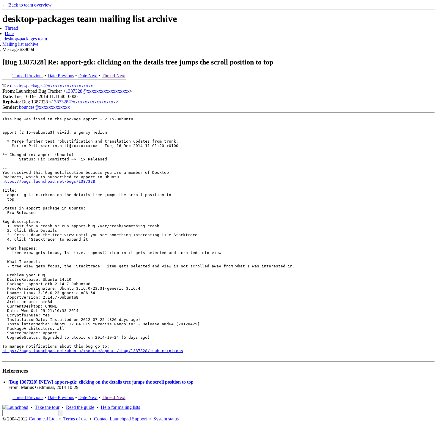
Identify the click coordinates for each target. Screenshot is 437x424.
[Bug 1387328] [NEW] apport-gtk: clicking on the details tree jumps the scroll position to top (101, 381)
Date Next (88, 75)
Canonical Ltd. (43, 418)
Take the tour (47, 407)
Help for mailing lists (120, 407)
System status (166, 418)
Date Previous (61, 75)
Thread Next (113, 75)
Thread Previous (27, 75)
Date (9, 33)
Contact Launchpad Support (120, 418)
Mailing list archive (20, 44)
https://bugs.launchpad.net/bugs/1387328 (48, 181)
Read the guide (80, 407)
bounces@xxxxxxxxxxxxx (44, 107)
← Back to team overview (27, 4)
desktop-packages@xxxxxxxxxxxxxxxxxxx (51, 85)
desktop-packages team (25, 38)
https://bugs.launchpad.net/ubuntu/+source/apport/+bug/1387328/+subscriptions (92, 351)
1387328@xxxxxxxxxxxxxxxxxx (98, 91)
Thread (11, 28)
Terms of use (75, 418)
